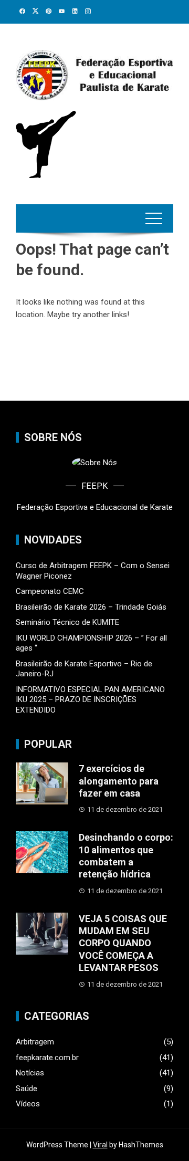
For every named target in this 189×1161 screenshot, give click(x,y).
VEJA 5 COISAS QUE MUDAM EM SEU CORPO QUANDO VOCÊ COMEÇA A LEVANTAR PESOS (123, 943)
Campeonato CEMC (50, 591)
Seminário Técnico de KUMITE (67, 622)
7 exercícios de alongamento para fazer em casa (119, 781)
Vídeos (28, 1103)
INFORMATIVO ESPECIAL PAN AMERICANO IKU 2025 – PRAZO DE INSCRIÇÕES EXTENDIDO (90, 700)
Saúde (26, 1088)
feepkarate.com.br (47, 1057)
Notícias (30, 1073)
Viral (100, 1145)
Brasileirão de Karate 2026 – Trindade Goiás (91, 607)
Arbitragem (35, 1042)
